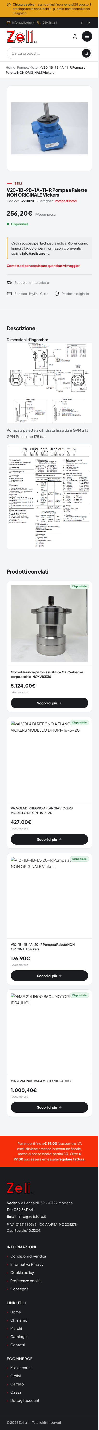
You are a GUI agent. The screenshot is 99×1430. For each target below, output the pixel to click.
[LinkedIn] (89, 22)
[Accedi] (74, 36)
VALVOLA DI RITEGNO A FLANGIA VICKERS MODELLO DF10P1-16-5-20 (42, 810)
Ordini (15, 1375)
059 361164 (50, 22)
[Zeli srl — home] (22, 36)
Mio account (21, 1367)
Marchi (16, 1328)
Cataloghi (18, 1336)
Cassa (15, 1392)
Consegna (19, 1288)
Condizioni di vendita (28, 1256)
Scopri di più (47, 703)
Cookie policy (22, 1272)
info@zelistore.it (23, 22)
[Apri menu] (87, 36)
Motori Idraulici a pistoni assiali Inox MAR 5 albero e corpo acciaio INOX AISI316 (47, 674)
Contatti (17, 1344)
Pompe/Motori (28, 67)
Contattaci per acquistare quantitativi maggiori (43, 266)
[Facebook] (81, 22)
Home (10, 67)
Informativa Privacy (26, 1264)
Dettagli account (24, 1400)
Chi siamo (18, 1320)
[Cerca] (86, 53)
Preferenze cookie (26, 1280)
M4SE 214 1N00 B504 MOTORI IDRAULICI (41, 1081)
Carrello (17, 1384)
